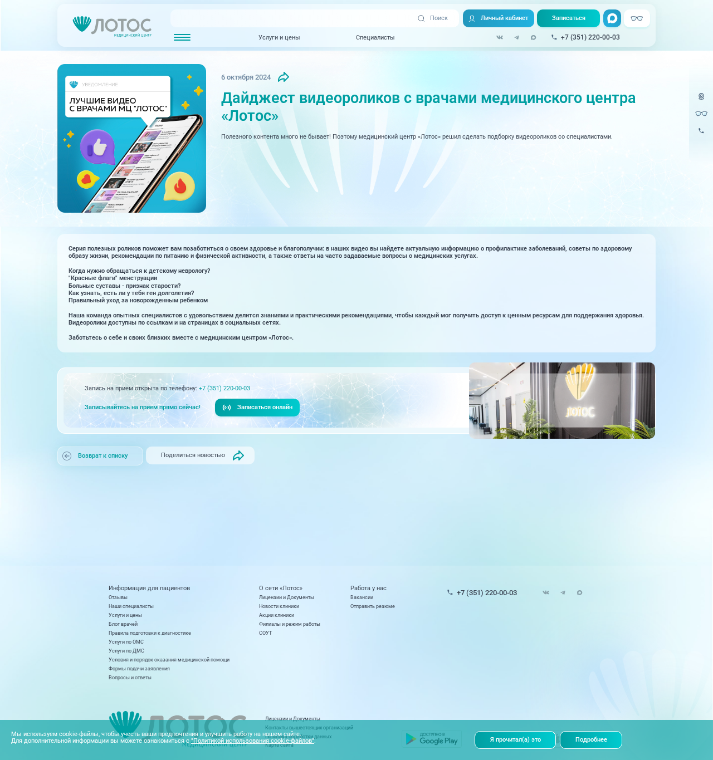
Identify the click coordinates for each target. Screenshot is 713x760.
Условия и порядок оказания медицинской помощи (169, 659)
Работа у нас (368, 588)
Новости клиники (279, 606)
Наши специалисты (131, 606)
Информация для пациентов (149, 588)
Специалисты (375, 37)
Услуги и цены (279, 37)
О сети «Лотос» (280, 588)
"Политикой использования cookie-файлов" (252, 740)
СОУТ (265, 633)
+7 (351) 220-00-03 (224, 388)
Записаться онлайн (264, 407)
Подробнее (591, 739)
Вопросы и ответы (130, 677)
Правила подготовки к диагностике (150, 633)
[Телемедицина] (701, 101)
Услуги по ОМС (126, 642)
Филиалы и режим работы (289, 624)
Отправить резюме (372, 606)
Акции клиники (276, 615)
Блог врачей (123, 624)
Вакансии (361, 597)
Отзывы (118, 597)
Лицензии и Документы (286, 597)
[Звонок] (701, 135)
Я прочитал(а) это (515, 739)
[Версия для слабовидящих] (701, 113)
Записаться (568, 18)
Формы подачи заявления (139, 668)
